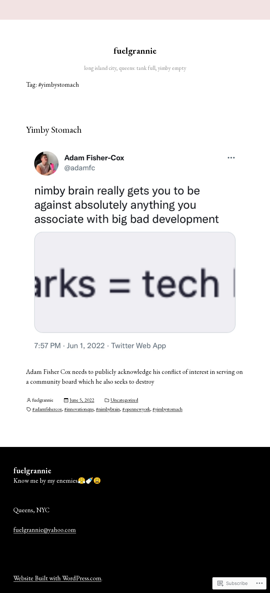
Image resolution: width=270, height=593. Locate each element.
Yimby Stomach (54, 130)
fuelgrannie (135, 51)
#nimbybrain (108, 409)
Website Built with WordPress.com (57, 578)
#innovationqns (79, 409)
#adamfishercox (47, 409)
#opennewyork (136, 409)
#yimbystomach (167, 409)
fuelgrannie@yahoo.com (44, 530)
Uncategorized (124, 400)
